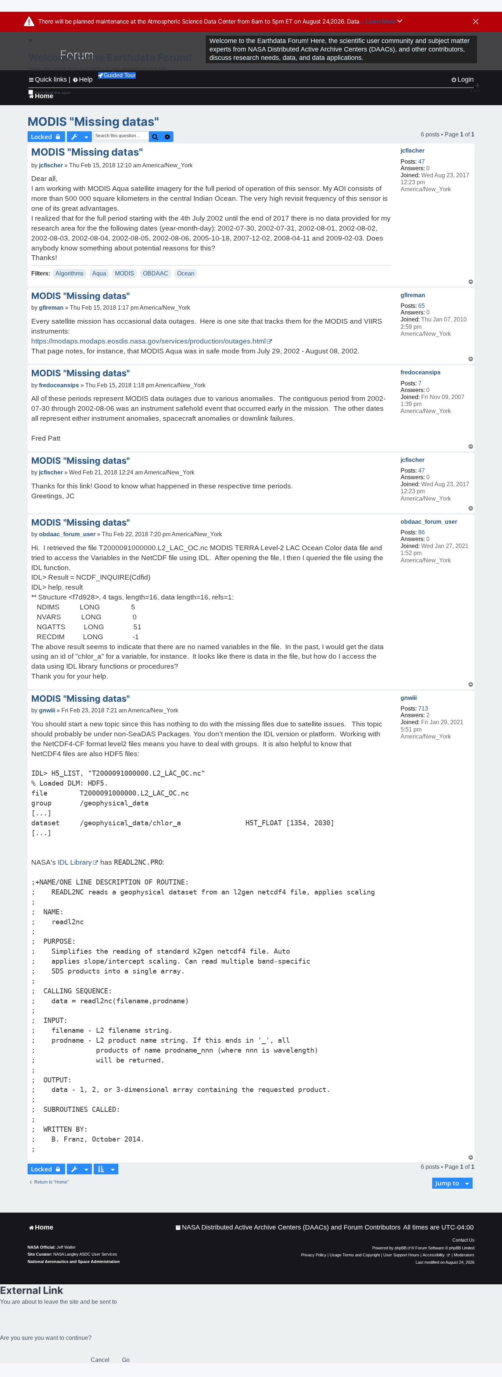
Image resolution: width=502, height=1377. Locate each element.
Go (126, 1360)
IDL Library (75, 862)
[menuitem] (288, 1227)
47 (421, 162)
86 (421, 532)
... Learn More (378, 21)
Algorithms (69, 273)
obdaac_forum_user (429, 522)
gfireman (413, 295)
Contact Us (463, 1240)
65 (421, 306)
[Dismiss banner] (475, 22)
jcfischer (412, 150)
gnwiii (409, 698)
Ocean (185, 273)
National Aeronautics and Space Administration (74, 1261)
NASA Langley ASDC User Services (85, 1254)
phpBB (400, 1248)
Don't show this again (53, 92)
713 (423, 708)
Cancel (100, 1360)
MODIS (124, 273)
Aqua (99, 273)
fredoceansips (421, 372)
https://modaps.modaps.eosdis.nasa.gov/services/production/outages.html (148, 341)
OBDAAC (155, 273)
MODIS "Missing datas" (93, 121)
